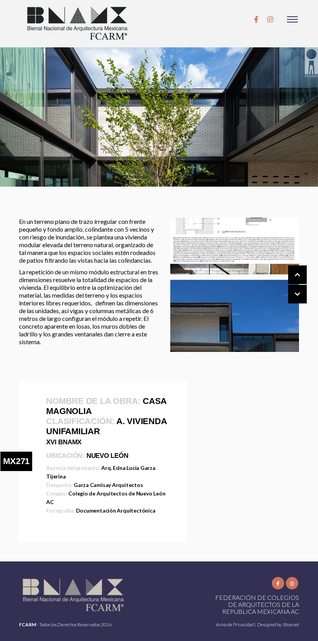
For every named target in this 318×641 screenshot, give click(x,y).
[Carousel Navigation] (289, 284)
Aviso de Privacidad (235, 624)
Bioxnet (291, 624)
